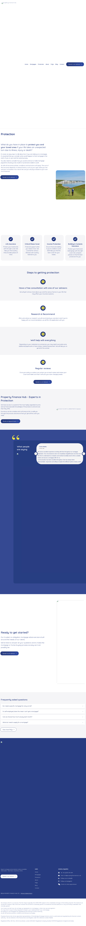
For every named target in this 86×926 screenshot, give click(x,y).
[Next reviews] (83, 453)
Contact (62, 64)
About (47, 64)
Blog (56, 64)
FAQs (52, 64)
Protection (41, 64)
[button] (9, 177)
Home (26, 64)
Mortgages (33, 64)
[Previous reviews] (35, 453)
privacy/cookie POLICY (26, 893)
